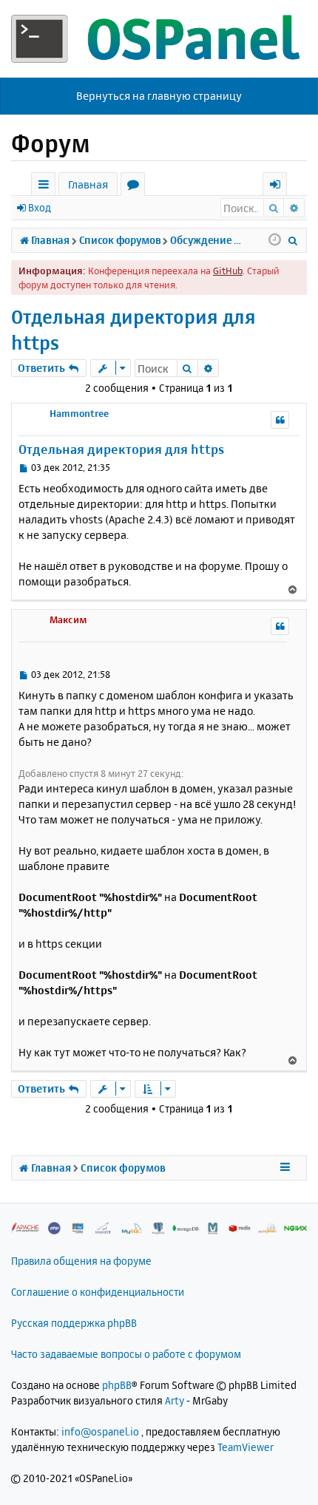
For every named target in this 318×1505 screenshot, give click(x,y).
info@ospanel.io (100, 1431)
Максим (68, 619)
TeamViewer (245, 1447)
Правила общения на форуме (81, 1260)
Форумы (135, 186)
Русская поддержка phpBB (74, 1323)
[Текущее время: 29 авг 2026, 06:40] (274, 240)
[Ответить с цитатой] (280, 420)
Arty (174, 1400)
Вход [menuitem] (280, 186)
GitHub (228, 270)
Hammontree (79, 413)
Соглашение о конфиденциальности (97, 1291)
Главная (88, 184)
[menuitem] (293, 240)
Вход (39, 207)
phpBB (117, 1385)
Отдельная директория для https (133, 329)
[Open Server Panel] (159, 39)
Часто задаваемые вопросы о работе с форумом (126, 1354)
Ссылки (46, 186)
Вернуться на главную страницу (159, 96)
